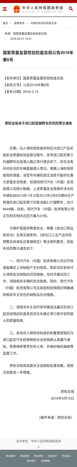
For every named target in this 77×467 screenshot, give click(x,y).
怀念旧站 (66, 455)
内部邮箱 (45, 460)
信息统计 (52, 455)
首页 (5, 23)
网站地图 (24, 455)
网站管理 (10, 455)
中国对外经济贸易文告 (43, 23)
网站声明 (38, 455)
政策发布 (19, 23)
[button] (71, 9)
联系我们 (31, 460)
